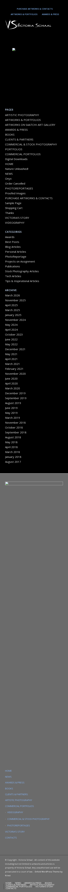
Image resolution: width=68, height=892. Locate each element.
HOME (9, 164)
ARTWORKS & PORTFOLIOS (24, 14)
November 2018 (15, 422)
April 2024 (11, 329)
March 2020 (12, 388)
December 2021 (15, 349)
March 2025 (12, 310)
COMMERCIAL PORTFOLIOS (23, 154)
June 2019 (11, 408)
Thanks (9, 213)
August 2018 (13, 437)
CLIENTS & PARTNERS (19, 139)
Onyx (8, 178)
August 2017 (13, 461)
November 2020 (15, 373)
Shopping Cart (13, 208)
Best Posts (12, 242)
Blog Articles (13, 247)
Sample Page (13, 203)
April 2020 (11, 383)
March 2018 (12, 452)
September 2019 (15, 398)
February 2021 (14, 369)
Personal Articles (15, 251)
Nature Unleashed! (16, 169)
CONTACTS (11, 837)
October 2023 (14, 334)
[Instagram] (27, 3)
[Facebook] (43, 3)
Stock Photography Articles (22, 271)
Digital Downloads (16, 159)
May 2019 (11, 413)
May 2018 (11, 442)
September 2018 (15, 432)
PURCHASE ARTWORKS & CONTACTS (35, 8)
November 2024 (15, 320)
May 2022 (11, 344)
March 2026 (12, 295)
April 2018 (11, 447)
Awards (10, 237)
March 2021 (12, 364)
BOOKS (10, 134)
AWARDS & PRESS (50, 14)
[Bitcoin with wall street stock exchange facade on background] (34, 62)
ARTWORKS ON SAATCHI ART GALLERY (30, 125)
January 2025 (13, 315)
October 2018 (14, 427)
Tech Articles (13, 276)
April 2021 (11, 359)
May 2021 (11, 354)
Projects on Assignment (20, 261)
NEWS (9, 173)
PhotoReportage (15, 256)
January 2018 (13, 457)
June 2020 (11, 378)
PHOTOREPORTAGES (19, 188)
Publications (12, 266)
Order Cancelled (15, 183)
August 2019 (13, 403)
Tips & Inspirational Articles (22, 281)
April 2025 (11, 305)
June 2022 (11, 339)
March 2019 (12, 417)
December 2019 (15, 393)
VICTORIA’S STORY (17, 218)
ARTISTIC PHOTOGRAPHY (22, 115)
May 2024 (11, 324)
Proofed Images (15, 193)
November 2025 (15, 300)
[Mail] (38, 3)
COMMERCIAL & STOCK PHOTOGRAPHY (28, 819)
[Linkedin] (33, 3)
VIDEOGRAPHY (14, 222)
